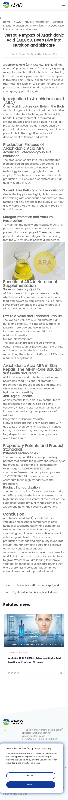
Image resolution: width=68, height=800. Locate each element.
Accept (30, 784)
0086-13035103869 (48, 739)
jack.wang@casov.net (39, 733)
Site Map (22, 794)
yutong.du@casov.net (33, 736)
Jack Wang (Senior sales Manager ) (44, 730)
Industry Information (36, 22)
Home (7, 22)
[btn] (63, 5)
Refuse (30, 775)
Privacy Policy (10, 794)
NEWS (17, 22)
